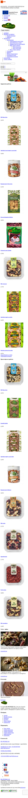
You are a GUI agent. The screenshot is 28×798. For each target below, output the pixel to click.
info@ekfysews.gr (5, 748)
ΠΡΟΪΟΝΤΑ (7, 38)
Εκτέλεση (3, 700)
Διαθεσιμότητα (7, 734)
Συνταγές (6, 719)
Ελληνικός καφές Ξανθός (6, 250)
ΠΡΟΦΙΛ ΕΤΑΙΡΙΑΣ (9, 34)
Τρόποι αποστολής (8, 730)
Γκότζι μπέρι (3, 589)
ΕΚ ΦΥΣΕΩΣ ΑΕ (5, 741)
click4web (22, 787)
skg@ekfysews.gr (13, 756)
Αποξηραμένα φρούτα (12, 56)
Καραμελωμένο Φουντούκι (6, 183)
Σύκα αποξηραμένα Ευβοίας (7, 217)
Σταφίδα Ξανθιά (4, 423)
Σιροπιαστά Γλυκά (11, 55)
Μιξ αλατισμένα (17, 47)
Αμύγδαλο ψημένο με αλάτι (6, 317)
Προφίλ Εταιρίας (8, 717)
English (6, 20)
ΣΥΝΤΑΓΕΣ (7, 58)
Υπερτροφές (10, 51)
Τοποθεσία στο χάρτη (6, 746)
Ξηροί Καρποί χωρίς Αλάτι (16, 41)
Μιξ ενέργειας (4, 283)
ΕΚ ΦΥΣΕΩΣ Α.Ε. (5, 779)
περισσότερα (4, 651)
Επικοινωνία (7, 722)
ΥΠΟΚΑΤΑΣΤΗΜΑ (6, 751)
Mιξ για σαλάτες (4, 623)
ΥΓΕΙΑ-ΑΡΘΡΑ (8, 59)
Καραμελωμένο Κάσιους (6, 489)
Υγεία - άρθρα (7, 721)
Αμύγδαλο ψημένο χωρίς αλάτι (7, 456)
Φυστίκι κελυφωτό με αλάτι (7, 350)
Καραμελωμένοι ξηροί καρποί (17, 44)
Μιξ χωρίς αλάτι (17, 48)
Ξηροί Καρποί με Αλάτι (16, 42)
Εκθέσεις (9, 37)
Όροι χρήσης (7, 728)
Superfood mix (4, 556)
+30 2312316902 (5, 756)
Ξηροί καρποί (10, 40)
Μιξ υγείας (3, 523)
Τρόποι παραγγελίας (9, 732)
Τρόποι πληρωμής (8, 731)
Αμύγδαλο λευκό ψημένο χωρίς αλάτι (9, 150)
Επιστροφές (7, 735)
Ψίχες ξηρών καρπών (15, 49)
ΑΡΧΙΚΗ (6, 33)
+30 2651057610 (16, 746)
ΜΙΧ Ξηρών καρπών (15, 45)
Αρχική (5, 715)
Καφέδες (9, 52)
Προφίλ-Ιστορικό (11, 35)
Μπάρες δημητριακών (12, 53)
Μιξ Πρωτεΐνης (4, 117)
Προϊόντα (6, 718)
